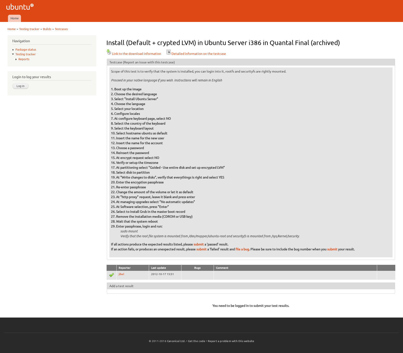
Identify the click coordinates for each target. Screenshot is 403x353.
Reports (23, 59)
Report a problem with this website (231, 341)
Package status (25, 49)
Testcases (61, 29)
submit (199, 244)
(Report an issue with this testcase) (149, 62)
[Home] (20, 7)
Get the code (196, 341)
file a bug (242, 249)
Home (14, 18)
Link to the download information (136, 54)
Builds (47, 29)
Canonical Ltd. (176, 341)
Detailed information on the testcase (198, 54)
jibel (121, 274)
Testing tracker (29, 29)
